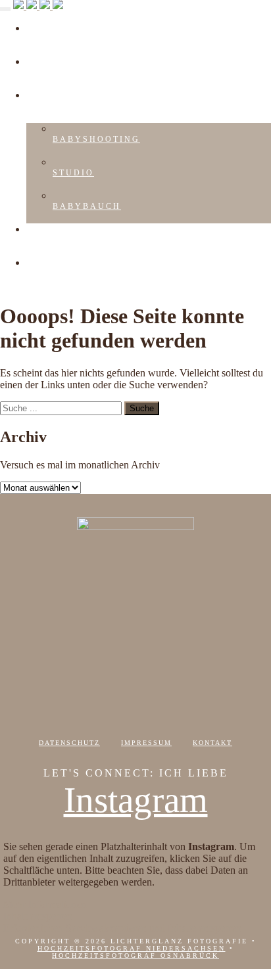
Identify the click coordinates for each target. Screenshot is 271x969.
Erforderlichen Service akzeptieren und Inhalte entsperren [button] (122, 928)
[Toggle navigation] (5, 9)
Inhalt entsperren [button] (37, 916)
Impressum (146, 742)
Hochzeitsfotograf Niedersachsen (131, 948)
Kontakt (212, 742)
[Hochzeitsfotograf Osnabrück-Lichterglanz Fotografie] (38, 5)
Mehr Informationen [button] (45, 904)
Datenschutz (69, 742)
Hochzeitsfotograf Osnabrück (135, 955)
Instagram (136, 800)
